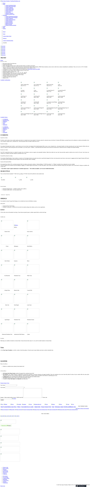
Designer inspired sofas (9, 14)
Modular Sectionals (9, 23)
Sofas (4, 4)
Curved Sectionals (8, 21)
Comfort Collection (9, 7)
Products (4, 38)
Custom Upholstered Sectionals (11, 16)
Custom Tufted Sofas (9, 8)
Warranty (4, 469)
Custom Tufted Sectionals (10, 19)
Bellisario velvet (72, 406)
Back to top (2, 485)
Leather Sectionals (8, 20)
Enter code (45, 397)
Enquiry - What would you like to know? (11, 397)
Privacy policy (6, 468)
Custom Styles (6, 480)
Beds (4, 27)
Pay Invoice (5, 476)
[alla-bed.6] (3, 54)
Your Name (2, 385)
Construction (5, 470)
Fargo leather (24, 406)
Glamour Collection (9, 13)
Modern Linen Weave (12, 406)
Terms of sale (5, 467)
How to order (5, 471)
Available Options (3, 117)
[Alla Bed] (3, 46)
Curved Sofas (8, 11)
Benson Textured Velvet (46, 406)
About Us (5, 472)
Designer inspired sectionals (10, 25)
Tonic (53, 406)
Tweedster (5, 406)
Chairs (4, 26)
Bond (2, 406)
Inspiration (5, 479)
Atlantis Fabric (37, 406)
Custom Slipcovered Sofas (10, 6)
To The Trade (5, 477)
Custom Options (6, 478)
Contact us (5, 474)
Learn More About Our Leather (33, 69)
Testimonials (5, 482)
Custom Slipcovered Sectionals (11, 17)
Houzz (1, 60)
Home (4, 3)
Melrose (19, 406)
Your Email (2, 387)
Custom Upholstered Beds (8, 40)
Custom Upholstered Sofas (10, 5)
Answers (4, 481)
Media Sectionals (8, 24)
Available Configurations (5, 80)
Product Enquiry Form (4, 383)
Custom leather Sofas (9, 9)
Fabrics (4, 28)
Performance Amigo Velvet (60, 406)
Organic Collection (9, 10)
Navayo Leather (30, 406)
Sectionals (5, 15)
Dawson (67, 406)
